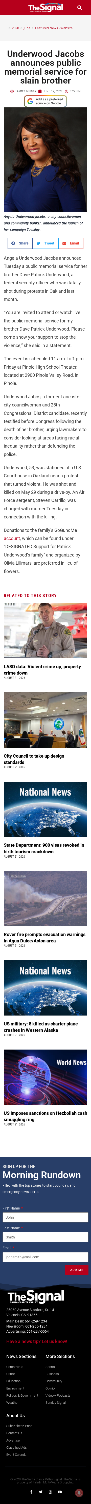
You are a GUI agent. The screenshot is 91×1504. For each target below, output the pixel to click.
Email (7, 1248)
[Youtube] (60, 1492)
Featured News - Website (54, 28)
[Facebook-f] (31, 1492)
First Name (11, 1208)
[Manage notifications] (79, 1493)
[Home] (6, 28)
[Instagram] (50, 1492)
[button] (11, 7)
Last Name (11, 1228)
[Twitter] (40, 1492)
